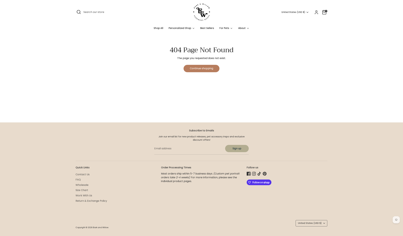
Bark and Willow (100, 227)
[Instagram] (254, 174)
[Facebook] (248, 174)
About (242, 28)
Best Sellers (207, 28)
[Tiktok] (259, 174)
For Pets (224, 28)
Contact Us (83, 174)
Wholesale (82, 185)
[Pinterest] (265, 174)
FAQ (78, 179)
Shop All (158, 28)
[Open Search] (79, 12)
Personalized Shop (180, 28)
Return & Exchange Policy (91, 201)
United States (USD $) (293, 12)
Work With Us (84, 195)
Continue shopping (201, 68)
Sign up (237, 148)
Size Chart (82, 190)
